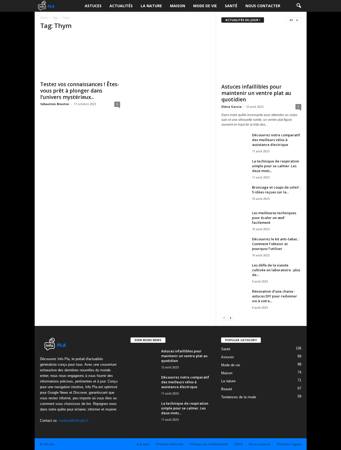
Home (43, 17)
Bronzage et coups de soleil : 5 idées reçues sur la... (276, 189)
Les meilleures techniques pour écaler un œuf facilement (274, 217)
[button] (299, 6)
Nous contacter (262, 5)
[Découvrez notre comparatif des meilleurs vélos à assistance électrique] (234, 143)
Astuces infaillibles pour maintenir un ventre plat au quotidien (256, 93)
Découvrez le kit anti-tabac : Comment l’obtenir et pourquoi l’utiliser (275, 244)
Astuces (93, 5)
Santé (231, 5)
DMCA (238, 444)
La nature (151, 5)
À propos (143, 444)
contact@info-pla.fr (73, 421)
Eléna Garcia (231, 107)
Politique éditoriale (169, 444)
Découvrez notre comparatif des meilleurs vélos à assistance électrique (276, 140)
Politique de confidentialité (208, 444)
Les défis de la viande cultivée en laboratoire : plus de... (276, 270)
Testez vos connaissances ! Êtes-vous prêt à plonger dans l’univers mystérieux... (79, 91)
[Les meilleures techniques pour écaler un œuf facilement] (234, 220)
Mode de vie (205, 5)
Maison (177, 5)
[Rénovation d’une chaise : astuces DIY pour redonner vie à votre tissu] (234, 299)
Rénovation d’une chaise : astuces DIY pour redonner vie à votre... (274, 296)
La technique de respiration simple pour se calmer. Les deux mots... (275, 166)
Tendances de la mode (238, 397)
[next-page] (230, 318)
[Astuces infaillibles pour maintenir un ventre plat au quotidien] (261, 54)
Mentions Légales (289, 444)
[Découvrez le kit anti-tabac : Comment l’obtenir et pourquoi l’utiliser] (234, 247)
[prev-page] (224, 318)
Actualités (121, 5)
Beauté (226, 389)
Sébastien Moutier (54, 104)
